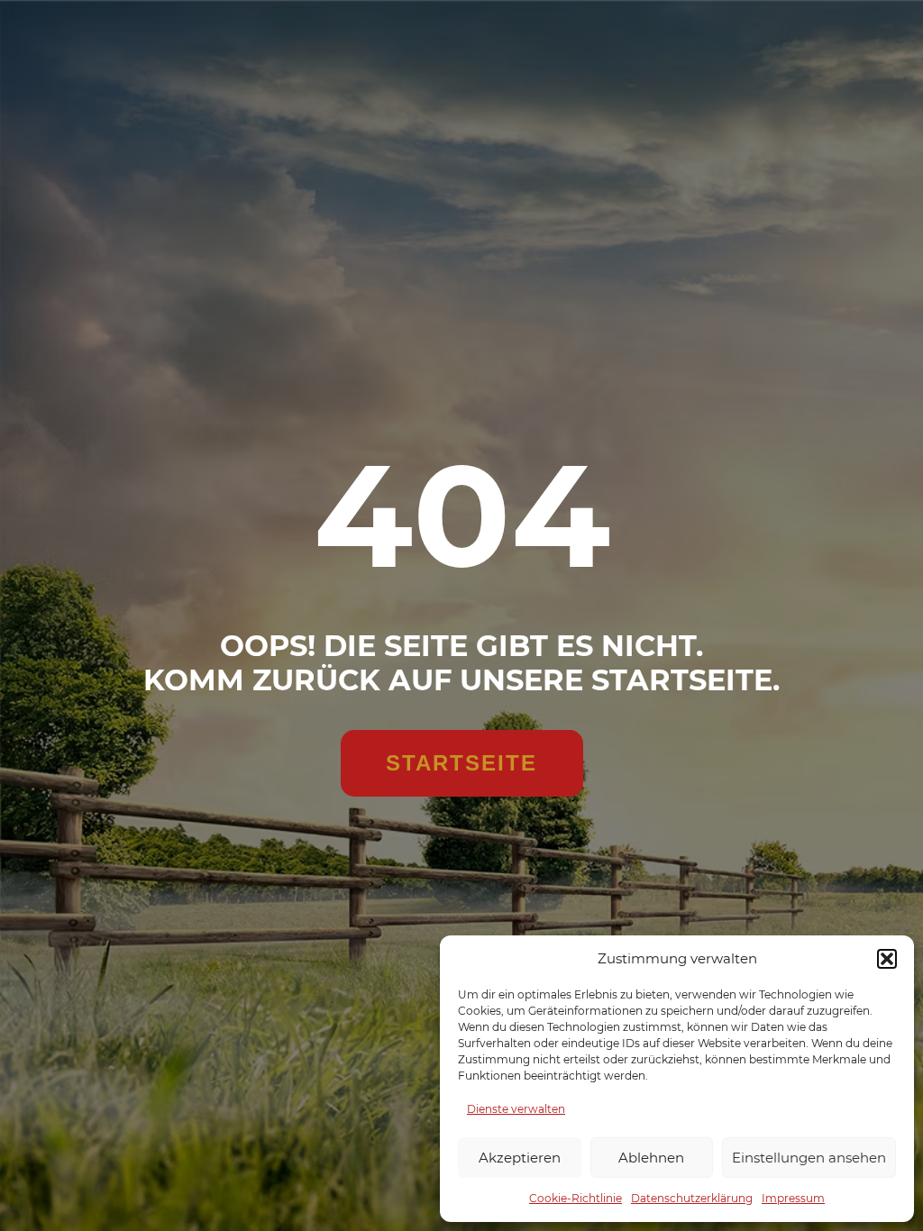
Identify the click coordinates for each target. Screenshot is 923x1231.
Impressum (793, 1198)
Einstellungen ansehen (809, 1157)
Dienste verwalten (516, 1109)
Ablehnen (651, 1157)
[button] (887, 959)
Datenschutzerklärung (692, 1198)
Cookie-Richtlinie (575, 1198)
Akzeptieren (520, 1157)
